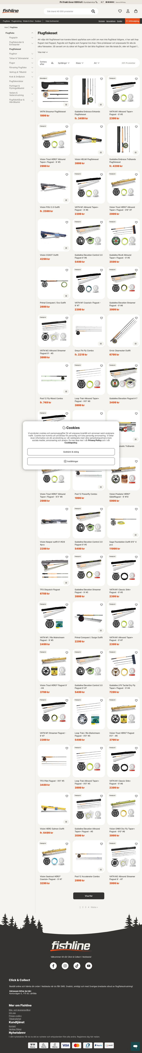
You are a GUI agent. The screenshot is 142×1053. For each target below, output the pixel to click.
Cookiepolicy (70, 442)
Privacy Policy (95, 440)
